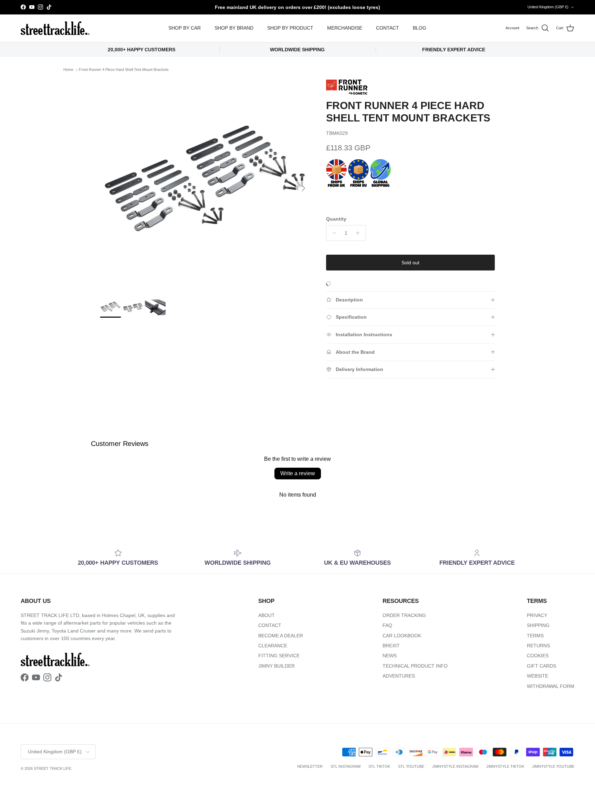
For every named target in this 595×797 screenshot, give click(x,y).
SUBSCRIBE (383, 456)
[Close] (461, 299)
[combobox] (384, 397)
